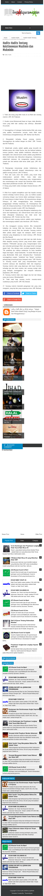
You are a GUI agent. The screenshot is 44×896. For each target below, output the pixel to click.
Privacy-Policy (29, 2)
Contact (19, 2)
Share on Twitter (31, 293)
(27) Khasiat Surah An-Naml (18, 667)
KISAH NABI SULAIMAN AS (18, 677)
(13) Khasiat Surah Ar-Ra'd (17, 767)
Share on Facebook (13, 293)
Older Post (38, 534)
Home (7, 2)
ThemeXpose (28, 893)
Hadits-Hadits (7, 54)
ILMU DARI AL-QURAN (27, 891)
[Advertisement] (24, 21)
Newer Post (5, 534)
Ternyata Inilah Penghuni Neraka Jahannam (23, 733)
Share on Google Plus (14, 299)
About (13, 2)
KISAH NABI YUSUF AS (16, 699)
